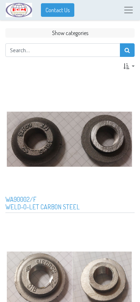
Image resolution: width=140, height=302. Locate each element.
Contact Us (58, 10)
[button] (129, 66)
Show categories (70, 32)
